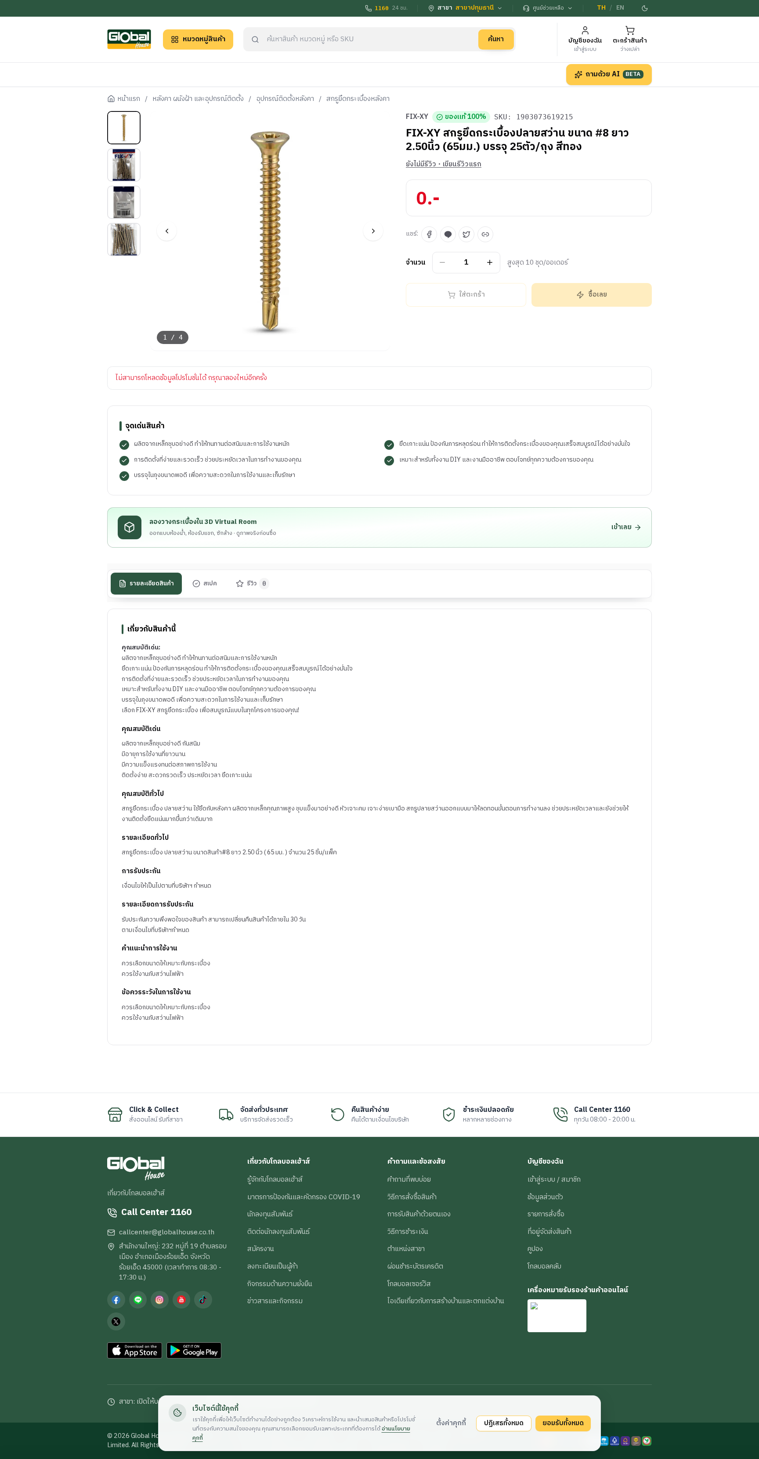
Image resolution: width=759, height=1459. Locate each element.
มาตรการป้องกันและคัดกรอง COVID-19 (303, 1197)
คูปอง (535, 1249)
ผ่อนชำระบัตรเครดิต (415, 1266)
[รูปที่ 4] (124, 239)
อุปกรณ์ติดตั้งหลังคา (285, 99)
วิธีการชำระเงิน (407, 1231)
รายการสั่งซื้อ (546, 1214)
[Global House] (129, 39)
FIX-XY (417, 117)
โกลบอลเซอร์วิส (409, 1284)
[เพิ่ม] (490, 262)
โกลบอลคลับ (544, 1266)
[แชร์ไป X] (466, 234)
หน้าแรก (128, 99)
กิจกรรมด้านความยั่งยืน (279, 1284)
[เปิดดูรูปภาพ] (270, 231)
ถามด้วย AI (613, 74)
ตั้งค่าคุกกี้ (451, 1423)
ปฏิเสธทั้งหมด (504, 1423)
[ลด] (442, 262)
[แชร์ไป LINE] (448, 234)
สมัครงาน (260, 1249)
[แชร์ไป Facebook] (429, 234)
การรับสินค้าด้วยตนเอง (419, 1214)
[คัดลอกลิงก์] (485, 234)
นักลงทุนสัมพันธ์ (270, 1214)
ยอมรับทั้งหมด (563, 1423)
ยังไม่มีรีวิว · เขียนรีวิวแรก (443, 164)
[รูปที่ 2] (124, 165)
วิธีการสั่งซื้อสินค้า (412, 1197)
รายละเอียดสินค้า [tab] (152, 583)
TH (601, 8)
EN (620, 8)
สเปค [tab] (210, 583)
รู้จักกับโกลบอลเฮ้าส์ (275, 1179)
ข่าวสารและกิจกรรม (275, 1301)
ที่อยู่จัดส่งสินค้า (549, 1231)
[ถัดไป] (373, 231)
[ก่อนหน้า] (167, 231)
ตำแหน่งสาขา (406, 1249)
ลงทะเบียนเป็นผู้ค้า (272, 1266)
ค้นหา (496, 39)
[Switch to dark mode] (645, 8)
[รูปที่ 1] (124, 127)
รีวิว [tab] (257, 583)
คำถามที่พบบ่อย (409, 1179)
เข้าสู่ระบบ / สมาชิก (554, 1179)
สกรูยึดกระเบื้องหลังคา (358, 99)
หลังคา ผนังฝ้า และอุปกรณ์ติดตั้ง (198, 99)
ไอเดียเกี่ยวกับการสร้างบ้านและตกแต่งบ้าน (445, 1301)
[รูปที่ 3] (124, 202)
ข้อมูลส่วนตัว (545, 1197)
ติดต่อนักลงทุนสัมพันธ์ (278, 1231)
